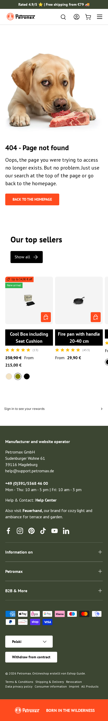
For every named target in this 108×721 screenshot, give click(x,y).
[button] (88, 16)
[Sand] (9, 376)
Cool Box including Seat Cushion (29, 337)
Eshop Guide (76, 673)
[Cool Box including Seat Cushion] (29, 300)
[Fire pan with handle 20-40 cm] (79, 300)
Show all (22, 256)
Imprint (74, 686)
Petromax (24, 673)
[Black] (27, 376)
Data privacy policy (19, 686)
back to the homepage (32, 199)
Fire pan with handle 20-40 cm (79, 337)
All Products (90, 686)
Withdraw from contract (31, 657)
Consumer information (51, 686)
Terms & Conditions (19, 682)
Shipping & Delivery (49, 682)
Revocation (74, 682)
